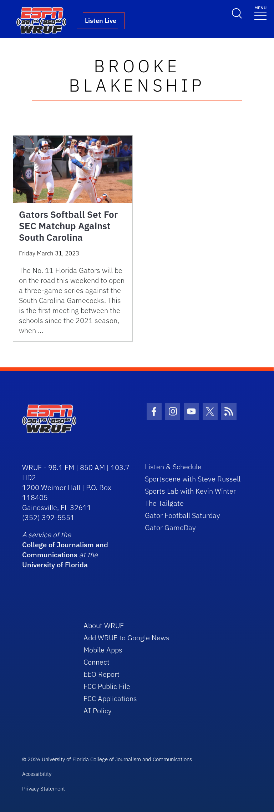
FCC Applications (110, 698)
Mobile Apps (102, 650)
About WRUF (103, 625)
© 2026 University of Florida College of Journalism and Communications (107, 759)
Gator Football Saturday (182, 515)
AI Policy (97, 710)
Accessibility (36, 774)
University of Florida (55, 564)
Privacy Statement (43, 788)
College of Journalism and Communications (65, 549)
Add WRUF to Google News (126, 637)
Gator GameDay (170, 527)
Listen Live (100, 20)
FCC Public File (106, 686)
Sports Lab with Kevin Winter (190, 491)
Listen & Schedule (173, 466)
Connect (96, 662)
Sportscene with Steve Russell (192, 479)
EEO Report (101, 674)
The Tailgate (164, 503)
